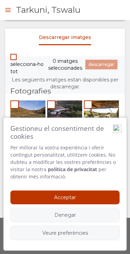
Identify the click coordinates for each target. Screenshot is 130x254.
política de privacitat (72, 169)
